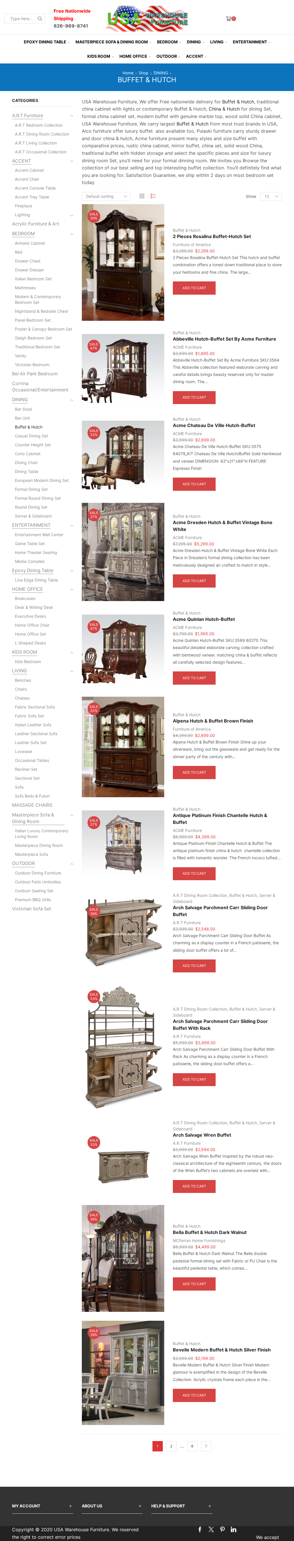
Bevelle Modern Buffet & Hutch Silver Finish (222, 1350)
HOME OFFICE (133, 56)
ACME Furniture (187, 347)
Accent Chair (27, 179)
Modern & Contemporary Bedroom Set (38, 299)
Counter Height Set (33, 444)
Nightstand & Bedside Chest (41, 311)
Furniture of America (192, 244)
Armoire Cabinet (30, 243)
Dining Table (26, 471)
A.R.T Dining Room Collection (200, 895)
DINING (194, 41)
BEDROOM (167, 41)
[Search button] (40, 18)
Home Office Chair (32, 625)
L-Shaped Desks (30, 642)
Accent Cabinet (29, 170)
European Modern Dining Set (42, 480)
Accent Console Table (35, 188)
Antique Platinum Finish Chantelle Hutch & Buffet (220, 819)
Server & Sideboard (33, 515)
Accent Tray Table (32, 196)
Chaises (22, 698)
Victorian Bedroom (32, 364)
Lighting (22, 214)
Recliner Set (26, 769)
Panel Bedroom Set (33, 320)
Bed (18, 252)
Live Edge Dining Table (36, 580)
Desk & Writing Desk (34, 607)
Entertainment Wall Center (39, 534)
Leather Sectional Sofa (36, 733)
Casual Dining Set (31, 435)
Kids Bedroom (28, 661)
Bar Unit (22, 418)
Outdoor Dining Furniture (38, 872)
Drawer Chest (27, 260)
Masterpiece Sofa (31, 854)
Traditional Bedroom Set (37, 346)
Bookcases (25, 598)
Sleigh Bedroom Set (33, 337)
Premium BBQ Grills (33, 899)
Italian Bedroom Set (33, 278)
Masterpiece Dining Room (39, 845)
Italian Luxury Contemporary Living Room (41, 833)
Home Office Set (30, 634)
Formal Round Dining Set (38, 498)
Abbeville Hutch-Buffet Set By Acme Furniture (224, 339)
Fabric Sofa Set (29, 715)
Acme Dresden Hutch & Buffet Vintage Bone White (222, 526)
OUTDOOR (166, 56)
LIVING (217, 41)
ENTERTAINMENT (250, 41)
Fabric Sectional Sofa (35, 706)
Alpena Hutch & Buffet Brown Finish (213, 721)
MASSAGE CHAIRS (32, 805)
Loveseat (23, 751)
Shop (143, 72)
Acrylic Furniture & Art (35, 224)
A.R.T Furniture (187, 922)
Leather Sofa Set (31, 742)
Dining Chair (26, 462)
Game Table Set (30, 543)
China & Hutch (224, 109)
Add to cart (194, 288)
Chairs (21, 689)
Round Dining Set (31, 507)
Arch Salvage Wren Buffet (202, 1135)
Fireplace (23, 205)
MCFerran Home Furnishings (199, 1240)
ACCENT (194, 56)
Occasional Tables (32, 760)
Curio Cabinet (27, 453)
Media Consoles (30, 561)
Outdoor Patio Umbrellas (38, 881)
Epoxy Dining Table (45, 41)
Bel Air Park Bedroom (35, 373)
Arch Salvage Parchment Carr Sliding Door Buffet (220, 911)
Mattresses (25, 287)
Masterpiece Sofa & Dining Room (112, 41)
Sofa (19, 787)
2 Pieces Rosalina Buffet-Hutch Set (212, 236)
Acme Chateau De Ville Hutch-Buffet (214, 425)
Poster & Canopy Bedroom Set (43, 329)
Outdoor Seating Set (34, 890)
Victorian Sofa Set (31, 909)
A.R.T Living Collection (36, 142)
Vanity (20, 355)
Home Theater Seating (36, 552)
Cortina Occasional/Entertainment (40, 387)
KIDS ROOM (98, 56)
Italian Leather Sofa (33, 724)
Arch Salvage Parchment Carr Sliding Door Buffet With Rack (220, 1025)
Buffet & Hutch (238, 102)
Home (128, 72)
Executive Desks (30, 616)
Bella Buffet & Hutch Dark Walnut (210, 1232)
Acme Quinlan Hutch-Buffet (204, 619)
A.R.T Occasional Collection (40, 151)
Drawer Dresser (29, 269)
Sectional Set (27, 778)
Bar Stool (23, 409)
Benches (23, 680)
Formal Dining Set (31, 489)
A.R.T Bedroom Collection (39, 125)
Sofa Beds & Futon (32, 795)
